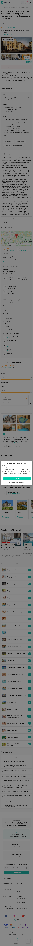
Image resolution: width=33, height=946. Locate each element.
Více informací (10, 475)
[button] (16, 482)
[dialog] (16, 473)
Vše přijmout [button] (17, 478)
